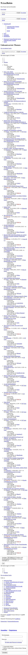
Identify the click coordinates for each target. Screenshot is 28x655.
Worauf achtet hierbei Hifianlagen (12, 356)
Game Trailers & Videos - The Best (12, 497)
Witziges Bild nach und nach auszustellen (14, 375)
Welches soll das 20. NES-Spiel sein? (13, 91)
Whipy (7, 269)
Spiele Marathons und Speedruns (12, 278)
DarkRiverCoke (10, 367)
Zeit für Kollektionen (9, 225)
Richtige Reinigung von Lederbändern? (13, 346)
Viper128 (8, 440)
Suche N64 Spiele (8, 366)
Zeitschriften (7, 251)
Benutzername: (5, 635)
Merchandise (7, 448)
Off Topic (24, 131)
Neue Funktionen (8, 479)
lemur (7, 385)
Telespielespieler (10, 73)
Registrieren (13, 630)
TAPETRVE (9, 297)
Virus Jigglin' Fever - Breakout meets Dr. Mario (15, 296)
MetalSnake (9, 168)
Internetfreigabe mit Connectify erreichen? (14, 488)
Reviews (6, 228)
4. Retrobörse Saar (8, 156)
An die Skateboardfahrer (10, 384)
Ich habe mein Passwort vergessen (13, 642)
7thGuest (8, 260)
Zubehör (6, 336)
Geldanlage (6, 427)
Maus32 (8, 490)
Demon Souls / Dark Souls (10, 315)
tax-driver (8, 518)
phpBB (8, 614)
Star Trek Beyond (8, 215)
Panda (7, 131)
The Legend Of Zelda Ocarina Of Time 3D (14, 306)
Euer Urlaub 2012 (8, 410)
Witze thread (7, 402)
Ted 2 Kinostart (7, 268)
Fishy (7, 527)
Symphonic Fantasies (9, 526)
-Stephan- (8, 498)
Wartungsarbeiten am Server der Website (14, 534)
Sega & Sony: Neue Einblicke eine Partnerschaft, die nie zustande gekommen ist (15, 121)
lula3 (7, 377)
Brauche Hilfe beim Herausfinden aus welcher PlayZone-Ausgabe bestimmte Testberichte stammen (15, 236)
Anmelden (4, 630)
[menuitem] (13, 26)
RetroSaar (8, 103)
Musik (25, 150)
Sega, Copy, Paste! (8, 71)
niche (7, 279)
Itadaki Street (7, 207)
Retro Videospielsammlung (10, 176)
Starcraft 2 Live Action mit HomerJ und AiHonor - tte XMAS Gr (13, 437)
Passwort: (4, 639)
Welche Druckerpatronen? (10, 419)
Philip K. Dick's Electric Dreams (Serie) (13, 186)
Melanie (8, 347)
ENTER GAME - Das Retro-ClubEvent (14, 148)
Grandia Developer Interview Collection (13, 112)
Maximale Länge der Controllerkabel (13, 258)
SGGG (7, 113)
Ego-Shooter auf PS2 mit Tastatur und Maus (14, 138)
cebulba (8, 459)
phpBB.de (17, 618)
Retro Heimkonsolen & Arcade (11, 74)
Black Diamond (10, 226)
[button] (6, 62)
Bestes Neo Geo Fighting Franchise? (13, 81)
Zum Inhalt (3, 9)
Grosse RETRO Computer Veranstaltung (14, 458)
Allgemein (6, 105)
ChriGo (8, 177)
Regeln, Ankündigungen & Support (15, 481)
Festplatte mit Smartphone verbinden (13, 130)
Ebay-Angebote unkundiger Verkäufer (13, 286)
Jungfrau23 (8, 428)
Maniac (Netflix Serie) (9, 166)
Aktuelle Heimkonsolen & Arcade (12, 299)
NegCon (8, 187)
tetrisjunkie (8, 338)
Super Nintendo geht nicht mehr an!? (13, 516)
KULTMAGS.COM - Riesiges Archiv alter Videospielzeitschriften (14, 248)
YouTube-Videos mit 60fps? (11, 392)
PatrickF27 (8, 470)
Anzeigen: (4, 557)
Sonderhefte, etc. (8, 506)
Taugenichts (9, 250)
